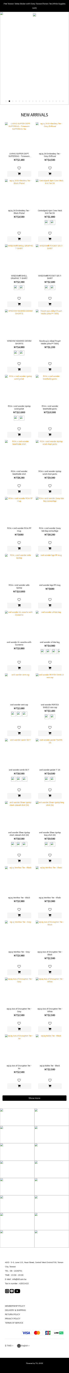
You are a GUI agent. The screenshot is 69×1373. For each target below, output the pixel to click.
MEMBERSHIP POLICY (15, 1306)
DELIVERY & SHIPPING (15, 1310)
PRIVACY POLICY (12, 1318)
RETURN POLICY (12, 1314)
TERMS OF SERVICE (14, 1323)
